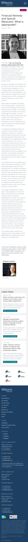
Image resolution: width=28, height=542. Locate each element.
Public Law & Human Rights (10, 310)
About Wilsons (5, 398)
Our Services (5, 405)
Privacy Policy (5, 427)
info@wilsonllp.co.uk (7, 460)
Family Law (23, 10)
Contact (3, 414)
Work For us (4, 409)
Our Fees (3, 407)
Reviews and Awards (7, 412)
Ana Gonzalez (19, 465)
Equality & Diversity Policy (8, 425)
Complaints (4, 423)
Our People (4, 400)
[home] (10, 3)
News (3, 416)
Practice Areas (5, 403)
